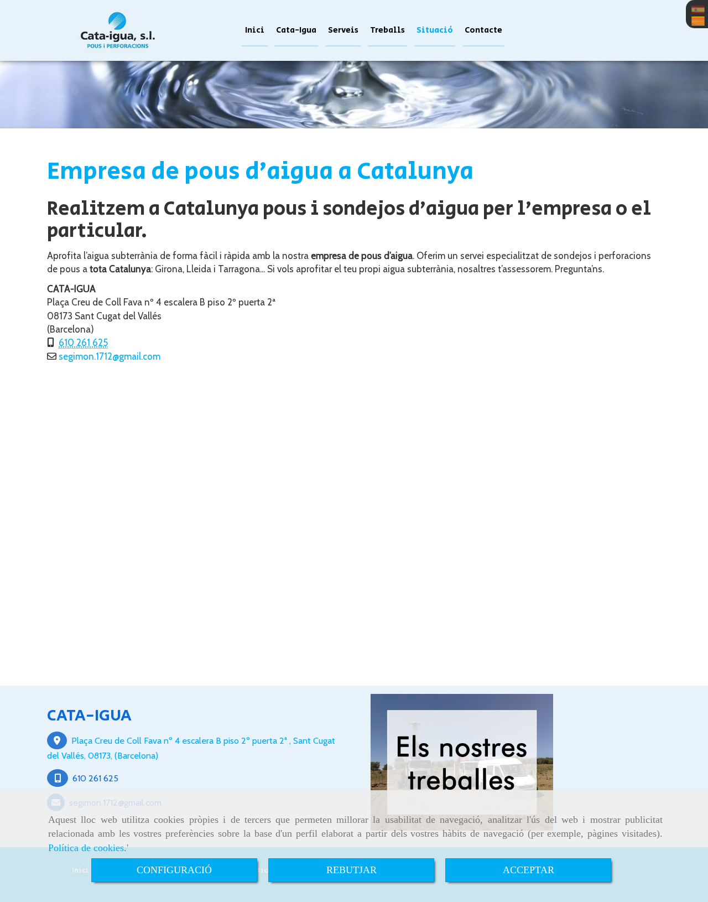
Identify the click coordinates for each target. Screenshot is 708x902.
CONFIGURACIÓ (174, 869)
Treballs (387, 30)
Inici (254, 30)
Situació (435, 30)
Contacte (483, 30)
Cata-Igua (296, 30)
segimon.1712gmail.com (109, 356)
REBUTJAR (351, 869)
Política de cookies (86, 847)
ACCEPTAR (528, 869)
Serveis (343, 30)
